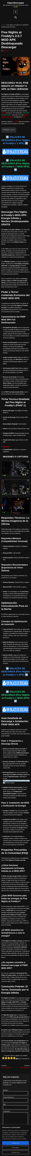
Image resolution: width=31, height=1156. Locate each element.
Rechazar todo (16, 1152)
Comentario (6, 1111)
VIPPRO (5, 50)
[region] (15, 1140)
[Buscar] (16, 17)
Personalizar (15, 1147)
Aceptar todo (15, 1143)
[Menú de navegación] (16, 11)
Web (4, 1104)
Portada (3, 25)
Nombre (5, 1090)
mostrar (12, 129)
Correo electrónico (8, 1097)
